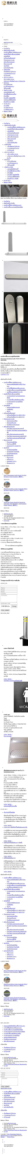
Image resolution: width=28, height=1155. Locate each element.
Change (14, 606)
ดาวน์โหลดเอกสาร (9, 86)
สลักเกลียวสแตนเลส (9, 62)
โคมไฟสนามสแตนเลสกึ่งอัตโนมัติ (16, 438)
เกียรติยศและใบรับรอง (10, 71)
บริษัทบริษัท (7, 69)
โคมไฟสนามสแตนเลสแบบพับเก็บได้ (16, 436)
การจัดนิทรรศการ (8, 109)
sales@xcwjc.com (8, 42)
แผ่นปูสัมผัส (7, 56)
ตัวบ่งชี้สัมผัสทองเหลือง (10, 94)
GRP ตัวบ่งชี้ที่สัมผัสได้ (10, 100)
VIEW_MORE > (8, 679)
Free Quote (6, 520)
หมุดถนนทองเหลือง (12, 421)
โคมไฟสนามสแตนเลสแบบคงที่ (15, 428)
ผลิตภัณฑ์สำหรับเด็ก (9, 50)
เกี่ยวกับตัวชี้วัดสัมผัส (9, 812)
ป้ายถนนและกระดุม (9, 60)
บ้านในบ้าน (7, 48)
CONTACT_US (5, 374)
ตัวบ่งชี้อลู (6, 96)
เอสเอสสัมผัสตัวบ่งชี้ (9, 92)
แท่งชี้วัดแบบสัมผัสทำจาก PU (15, 392)
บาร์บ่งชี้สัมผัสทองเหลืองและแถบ (16, 388)
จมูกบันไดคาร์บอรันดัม (13, 451)
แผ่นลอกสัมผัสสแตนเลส (13, 407)
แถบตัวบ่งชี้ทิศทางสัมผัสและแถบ (12, 52)
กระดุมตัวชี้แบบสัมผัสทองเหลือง (15, 399)
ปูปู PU (8, 411)
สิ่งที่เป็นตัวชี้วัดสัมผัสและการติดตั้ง (13, 842)
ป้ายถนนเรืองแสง (11, 422)
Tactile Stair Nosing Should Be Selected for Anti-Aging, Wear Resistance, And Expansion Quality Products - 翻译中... (15, 504)
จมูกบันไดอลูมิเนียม (12, 449)
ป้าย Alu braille (7, 736)
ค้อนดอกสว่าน (11, 463)
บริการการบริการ (8, 77)
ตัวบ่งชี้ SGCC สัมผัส (9, 101)
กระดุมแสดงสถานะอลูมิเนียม (15, 401)
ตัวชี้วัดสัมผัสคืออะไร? (10, 858)
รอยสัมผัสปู (10, 409)
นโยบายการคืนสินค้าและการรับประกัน (14, 81)
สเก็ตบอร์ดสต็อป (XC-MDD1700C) (16, 415)
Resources (6, 82)
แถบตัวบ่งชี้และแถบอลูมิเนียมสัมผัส (13, 207)
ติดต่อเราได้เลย (8, 111)
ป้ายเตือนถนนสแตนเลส (13, 424)
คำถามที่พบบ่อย (8, 84)
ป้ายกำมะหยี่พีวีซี (11, 444)
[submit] (21, 44)
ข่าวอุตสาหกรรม (8, 107)
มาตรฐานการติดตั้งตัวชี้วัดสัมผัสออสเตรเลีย (15, 827)
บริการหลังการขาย (9, 79)
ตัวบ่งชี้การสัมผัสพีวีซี (9, 98)
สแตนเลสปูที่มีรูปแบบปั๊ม (10, 806)
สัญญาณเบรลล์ (8, 64)
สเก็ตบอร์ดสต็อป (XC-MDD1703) (15, 417)
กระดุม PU (10, 403)
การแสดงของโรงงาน (9, 73)
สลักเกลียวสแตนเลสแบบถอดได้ (15, 434)
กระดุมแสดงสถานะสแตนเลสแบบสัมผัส (14, 1031)
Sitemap (3, 1137)
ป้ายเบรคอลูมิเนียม (12, 442)
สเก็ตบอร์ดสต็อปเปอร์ (9, 58)
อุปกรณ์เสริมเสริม (8, 67)
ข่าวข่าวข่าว (7, 103)
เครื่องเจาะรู (10, 459)
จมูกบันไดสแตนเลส (12, 453)
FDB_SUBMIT (5, 610)
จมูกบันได (6, 65)
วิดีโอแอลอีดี (7, 88)
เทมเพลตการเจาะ (11, 461)
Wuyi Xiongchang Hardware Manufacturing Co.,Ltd (11, 1134)
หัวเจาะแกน (10, 457)
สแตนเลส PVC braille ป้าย (14, 445)
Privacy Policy (10, 1137)
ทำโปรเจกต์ (7, 75)
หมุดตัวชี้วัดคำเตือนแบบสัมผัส (12, 54)
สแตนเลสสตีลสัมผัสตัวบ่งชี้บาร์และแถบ (14, 1025)
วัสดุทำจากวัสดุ (8, 90)
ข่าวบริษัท (6, 105)
